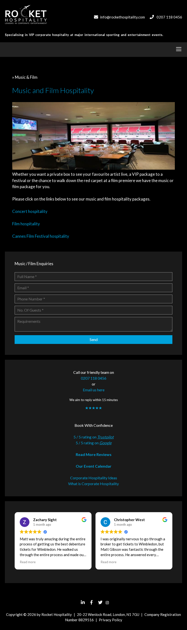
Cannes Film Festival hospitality (40, 236)
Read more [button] (28, 562)
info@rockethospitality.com (122, 17)
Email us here (93, 389)
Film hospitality (26, 223)
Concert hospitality (29, 211)
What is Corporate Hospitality (93, 483)
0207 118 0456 (169, 17)
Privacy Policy (110, 620)
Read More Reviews (94, 454)
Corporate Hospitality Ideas (93, 477)
